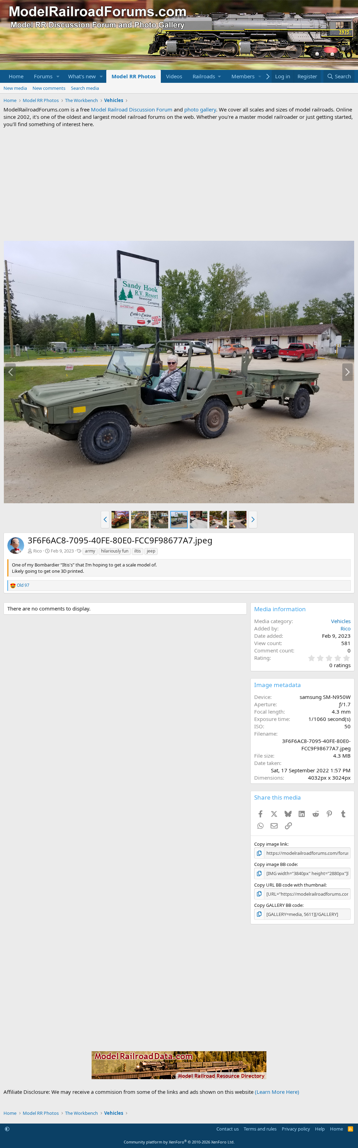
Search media (85, 88)
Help (320, 1129)
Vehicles (341, 621)
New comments (49, 88)
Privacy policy (296, 1129)
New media (15, 88)
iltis (137, 551)
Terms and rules (260, 1129)
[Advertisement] (179, 184)
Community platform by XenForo (179, 1142)
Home (16, 76)
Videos (174, 76)
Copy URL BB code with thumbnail (289, 885)
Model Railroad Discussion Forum (131, 109)
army (90, 551)
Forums (43, 76)
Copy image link (270, 844)
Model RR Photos (134, 76)
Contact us (227, 1129)
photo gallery (200, 109)
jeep (151, 551)
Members (243, 76)
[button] (58, 76)
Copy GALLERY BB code (278, 905)
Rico (37, 551)
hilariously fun (114, 551)
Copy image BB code (275, 864)
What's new (82, 76)
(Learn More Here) (277, 1091)
